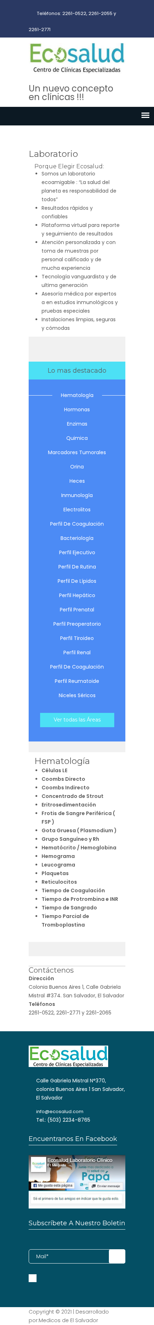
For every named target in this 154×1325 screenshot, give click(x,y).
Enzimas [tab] (77, 423)
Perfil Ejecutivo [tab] (77, 552)
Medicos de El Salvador (68, 1320)
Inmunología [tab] (77, 495)
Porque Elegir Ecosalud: (69, 166)
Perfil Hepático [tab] (77, 595)
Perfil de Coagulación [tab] (77, 523)
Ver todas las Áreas (77, 719)
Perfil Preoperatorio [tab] (77, 623)
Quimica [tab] (77, 438)
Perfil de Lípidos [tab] (77, 581)
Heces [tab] (77, 481)
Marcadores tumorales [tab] (77, 452)
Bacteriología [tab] (77, 538)
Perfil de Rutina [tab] (77, 566)
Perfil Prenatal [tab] (77, 609)
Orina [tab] (77, 466)
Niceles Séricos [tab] (77, 695)
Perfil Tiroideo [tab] (77, 638)
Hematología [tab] (77, 395)
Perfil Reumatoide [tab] (77, 681)
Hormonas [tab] (77, 409)
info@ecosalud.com (59, 1111)
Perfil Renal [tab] (77, 652)
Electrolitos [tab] (77, 509)
